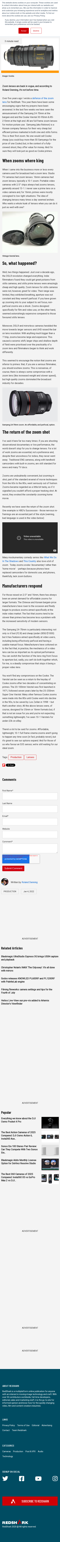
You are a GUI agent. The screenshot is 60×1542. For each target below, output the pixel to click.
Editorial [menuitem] (35, 1425)
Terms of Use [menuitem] (23, 1425)
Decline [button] (36, 30)
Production (16, 757)
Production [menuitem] (18, 1451)
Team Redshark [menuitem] (19, 1430)
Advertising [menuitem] (47, 1425)
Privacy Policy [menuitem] (8, 1425)
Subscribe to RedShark (35, 1501)
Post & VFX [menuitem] (30, 1451)
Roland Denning (30, 882)
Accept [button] (23, 30)
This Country (29, 561)
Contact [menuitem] (6, 1430)
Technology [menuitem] (7, 1456)
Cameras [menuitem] (6, 1451)
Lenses (30, 757)
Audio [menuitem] (40, 1451)
